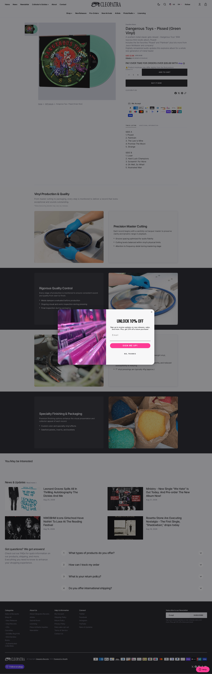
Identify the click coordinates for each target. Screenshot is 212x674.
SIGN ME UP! (130, 346)
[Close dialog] (151, 312)
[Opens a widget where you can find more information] (203, 670)
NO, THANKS (130, 354)
